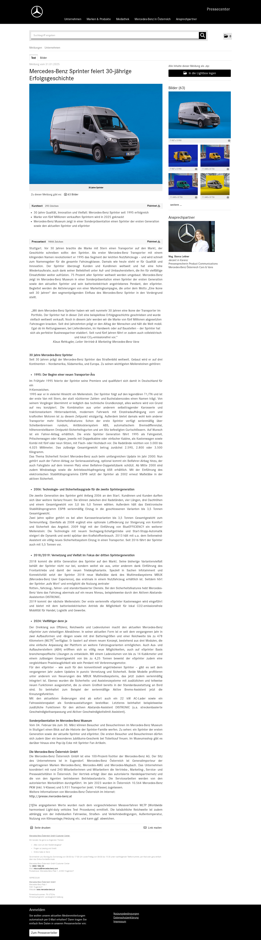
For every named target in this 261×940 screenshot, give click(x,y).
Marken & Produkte (99, 19)
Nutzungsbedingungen (126, 913)
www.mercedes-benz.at (46, 890)
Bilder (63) (176, 88)
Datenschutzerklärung (126, 917)
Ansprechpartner (186, 19)
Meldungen (35, 47)
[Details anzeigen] (229, 141)
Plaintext (152, 206)
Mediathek (122, 19)
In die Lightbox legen (202, 73)
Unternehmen (72, 19)
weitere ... (176, 204)
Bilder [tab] (43, 57)
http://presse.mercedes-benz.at (50, 796)
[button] (227, 36)
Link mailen (155, 827)
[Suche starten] (202, 35)
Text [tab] (33, 57)
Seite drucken (42, 827)
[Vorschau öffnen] (95, 134)
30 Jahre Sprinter (96, 187)
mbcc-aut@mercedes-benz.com (46, 869)
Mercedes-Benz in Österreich (152, 19)
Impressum (119, 921)
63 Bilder (73, 194)
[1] (31, 805)
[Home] (35, 11)
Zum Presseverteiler (44, 932)
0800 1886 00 (38, 866)
